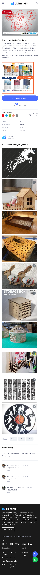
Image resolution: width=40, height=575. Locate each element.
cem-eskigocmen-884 (15, 487)
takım (22, 439)
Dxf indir (22, 130)
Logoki (4, 540)
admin (10, 136)
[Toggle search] (37, 3)
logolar (13, 439)
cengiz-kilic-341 (13, 465)
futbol (30, 439)
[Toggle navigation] (2, 3)
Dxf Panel (5, 558)
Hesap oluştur (7, 456)
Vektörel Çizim (13, 565)
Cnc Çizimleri (4, 553)
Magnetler (13, 561)
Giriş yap (28, 453)
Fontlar (12, 558)
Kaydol (24, 555)
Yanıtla (9, 470)
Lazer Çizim (5, 561)
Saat (3, 564)
